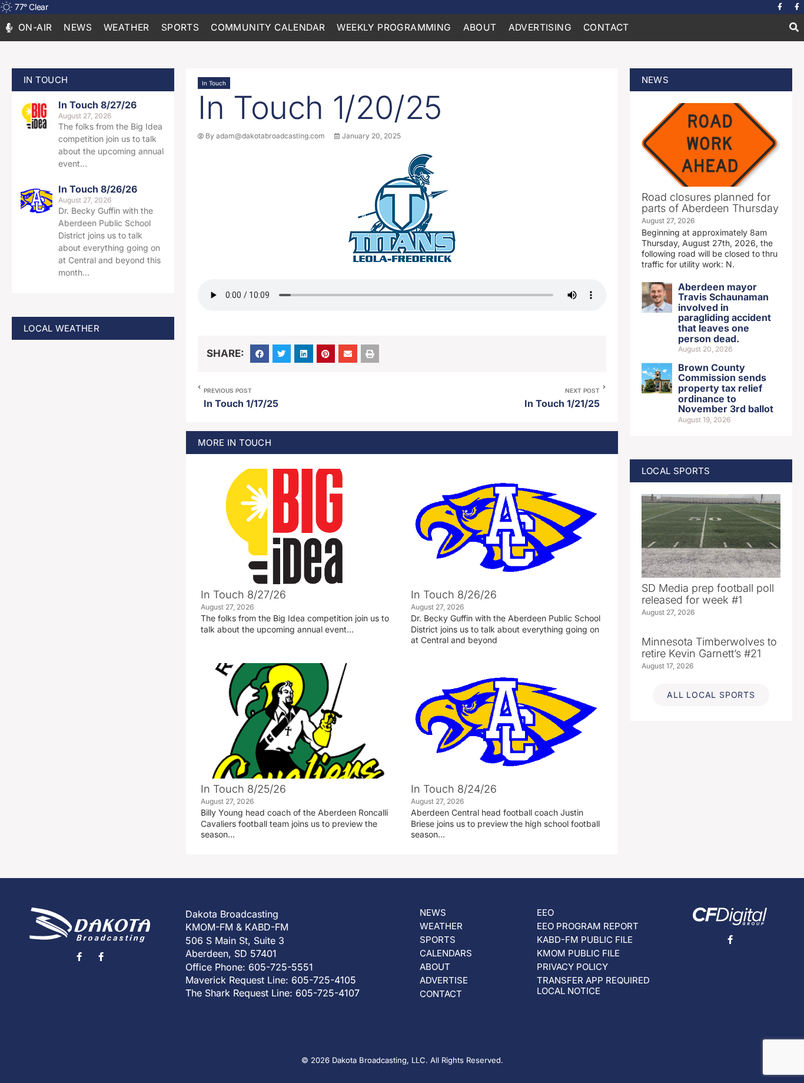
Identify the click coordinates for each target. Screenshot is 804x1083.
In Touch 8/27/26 (97, 105)
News (78, 27)
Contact (606, 27)
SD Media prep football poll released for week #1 (708, 594)
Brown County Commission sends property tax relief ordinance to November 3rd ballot (725, 388)
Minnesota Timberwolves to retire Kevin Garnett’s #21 (709, 647)
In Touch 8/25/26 (243, 789)
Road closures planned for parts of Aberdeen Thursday (710, 203)
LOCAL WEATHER (61, 328)
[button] (793, 28)
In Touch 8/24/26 (454, 789)
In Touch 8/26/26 (97, 189)
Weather (126, 27)
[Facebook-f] (780, 7)
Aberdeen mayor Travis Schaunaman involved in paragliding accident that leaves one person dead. (724, 313)
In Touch (214, 83)
